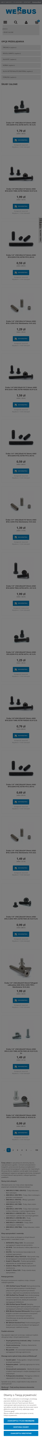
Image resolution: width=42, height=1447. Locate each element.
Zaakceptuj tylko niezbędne (21, 1421)
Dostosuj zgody (21, 1427)
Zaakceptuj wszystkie (21, 1433)
